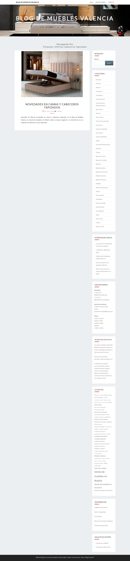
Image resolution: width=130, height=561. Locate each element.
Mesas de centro (101, 156)
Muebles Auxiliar (101, 168)
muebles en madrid (99, 448)
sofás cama (97, 466)
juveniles (98, 148)
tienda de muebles (100, 468)
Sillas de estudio (101, 203)
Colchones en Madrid (102, 543)
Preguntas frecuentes (101, 507)
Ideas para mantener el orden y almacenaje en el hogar (103, 271)
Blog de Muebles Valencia (27, 2)
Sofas (97, 215)
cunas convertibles (107, 402)
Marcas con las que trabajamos (103, 521)
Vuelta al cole (100, 226)
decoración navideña (99, 409)
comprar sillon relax (98, 402)
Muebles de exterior (102, 172)
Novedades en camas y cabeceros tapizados (52, 106)
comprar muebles (107, 400)
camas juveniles (98, 397)
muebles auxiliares (103, 429)
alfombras (96, 395)
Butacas (98, 87)
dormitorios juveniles (100, 412)
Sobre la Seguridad (100, 512)
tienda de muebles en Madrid (100, 476)
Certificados (98, 516)
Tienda (98, 222)
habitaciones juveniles (101, 419)
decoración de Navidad (100, 407)
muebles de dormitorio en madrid (102, 434)
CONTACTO (111, 2)
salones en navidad (102, 461)
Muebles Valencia (101, 180)
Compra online (100, 99)
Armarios (98, 80)
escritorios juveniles (99, 417)
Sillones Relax (100, 207)
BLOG (91, 2)
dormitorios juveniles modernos (102, 414)
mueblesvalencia (97, 458)
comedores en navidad (98, 400)
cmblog (59, 111)
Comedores (99, 95)
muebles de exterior (100, 436)
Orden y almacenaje (102, 187)
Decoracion (99, 109)
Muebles (98, 164)
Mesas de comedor (101, 160)
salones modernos (98, 463)
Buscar (96, 59)
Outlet (98, 191)
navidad (103, 458)
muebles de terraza (99, 446)
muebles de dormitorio (99, 431)
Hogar (98, 140)
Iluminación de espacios (103, 144)
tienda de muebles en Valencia (103, 490)
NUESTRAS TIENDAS (101, 2)
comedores (105, 397)
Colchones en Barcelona (103, 547)
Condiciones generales (101, 525)
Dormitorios (99, 117)
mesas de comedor (99, 426)
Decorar (98, 113)
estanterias (107, 417)
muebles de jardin (100, 439)
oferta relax (108, 458)
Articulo (98, 83)
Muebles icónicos (101, 176)
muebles (96, 429)
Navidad (98, 183)
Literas (98, 152)
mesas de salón (108, 426)
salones (95, 461)
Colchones (99, 91)
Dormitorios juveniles (102, 121)
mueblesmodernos (98, 453)
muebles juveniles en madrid (101, 451)
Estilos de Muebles (101, 137)
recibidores (99, 199)
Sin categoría (100, 211)
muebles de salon (99, 441)
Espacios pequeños (101, 129)
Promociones (100, 195)
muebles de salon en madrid (101, 444)
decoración (98, 405)
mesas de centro (98, 424)
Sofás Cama (99, 219)
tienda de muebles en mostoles (103, 486)
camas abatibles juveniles (106, 395)
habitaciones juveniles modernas (103, 422)
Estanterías (99, 133)
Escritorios (99, 125)
